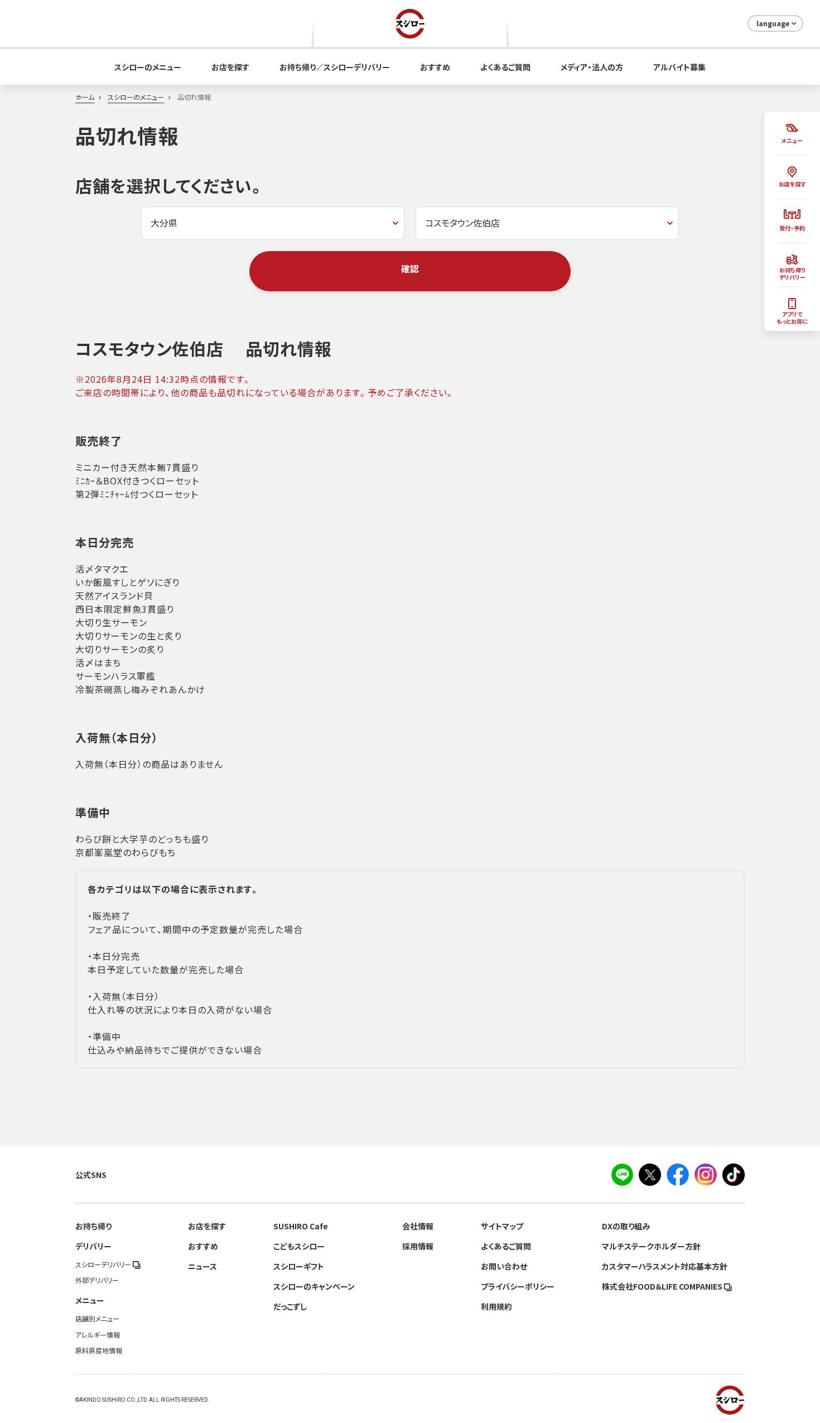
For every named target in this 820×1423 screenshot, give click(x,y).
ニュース (202, 1266)
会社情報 (417, 1226)
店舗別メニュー (97, 1319)
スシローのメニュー (147, 67)
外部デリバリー (97, 1280)
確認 (410, 268)
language (772, 23)
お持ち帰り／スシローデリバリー (334, 67)
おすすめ (435, 67)
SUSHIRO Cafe (300, 1226)
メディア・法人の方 (592, 67)
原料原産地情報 (98, 1350)
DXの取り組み (626, 1226)
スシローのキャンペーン (314, 1286)
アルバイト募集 (679, 67)
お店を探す (230, 67)
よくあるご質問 (505, 67)
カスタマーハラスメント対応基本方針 (664, 1266)
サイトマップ (502, 1226)
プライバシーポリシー (517, 1286)
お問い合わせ (504, 1266)
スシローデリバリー (104, 1264)
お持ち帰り (93, 1226)
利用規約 (496, 1306)
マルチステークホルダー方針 (651, 1246)
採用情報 (417, 1246)
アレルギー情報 (97, 1335)
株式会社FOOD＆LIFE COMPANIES (663, 1286)
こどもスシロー (299, 1246)
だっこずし (290, 1306)
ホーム (84, 97)
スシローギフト (298, 1266)
